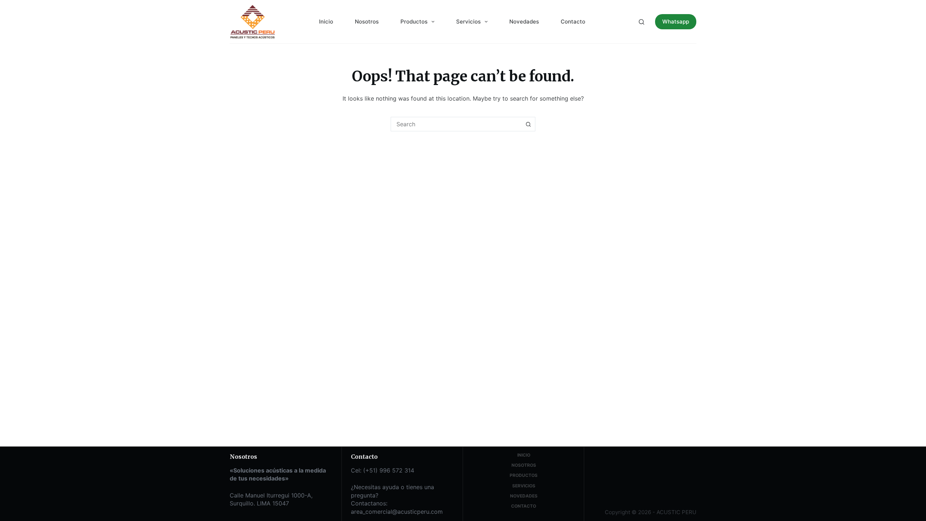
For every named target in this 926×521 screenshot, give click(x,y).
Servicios (468, 21)
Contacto (573, 21)
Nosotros (367, 21)
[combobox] (456, 124)
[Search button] (528, 124)
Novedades (524, 21)
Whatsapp (675, 21)
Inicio (326, 21)
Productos (414, 21)
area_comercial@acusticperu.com (397, 511)
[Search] (641, 22)
